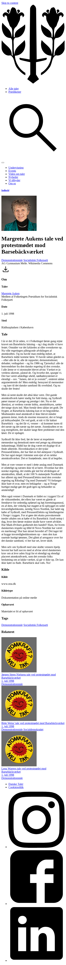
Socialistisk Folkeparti (35, 260)
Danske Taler (15, 784)
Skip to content (9, 2)
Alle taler (13, 88)
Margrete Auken (10, 293)
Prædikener (14, 91)
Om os (12, 183)
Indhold (5, 190)
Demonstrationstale (12, 260)
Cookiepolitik (16, 787)
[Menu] (2, 162)
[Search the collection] (33, 158)
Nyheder (13, 177)
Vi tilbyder (14, 180)
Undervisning (16, 167)
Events (12, 170)
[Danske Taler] (33, 82)
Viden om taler (16, 173)
